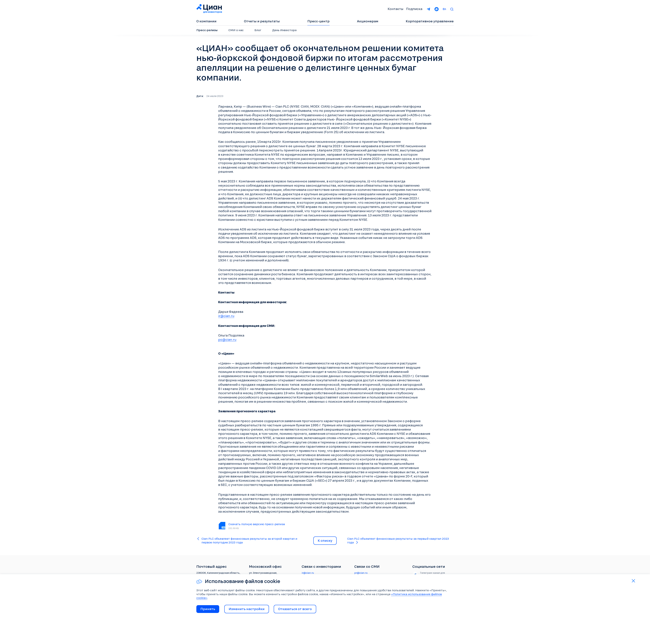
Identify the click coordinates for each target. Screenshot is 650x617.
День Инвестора (284, 30)
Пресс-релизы (207, 30)
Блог (257, 30)
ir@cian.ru (226, 316)
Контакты (395, 9)
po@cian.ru (227, 339)
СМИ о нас (236, 30)
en (444, 8)
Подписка (414, 9)
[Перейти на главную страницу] (209, 9)
